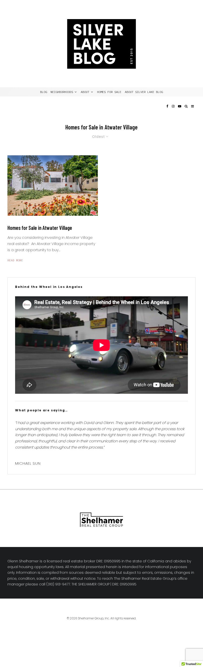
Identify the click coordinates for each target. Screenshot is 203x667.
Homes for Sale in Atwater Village (39, 227)
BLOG (43, 92)
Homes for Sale (109, 92)
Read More (15, 260)
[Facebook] (167, 111)
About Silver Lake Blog (144, 92)
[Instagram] (173, 111)
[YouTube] (179, 111)
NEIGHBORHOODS (62, 92)
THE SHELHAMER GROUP (90, 584)
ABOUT (85, 92)
